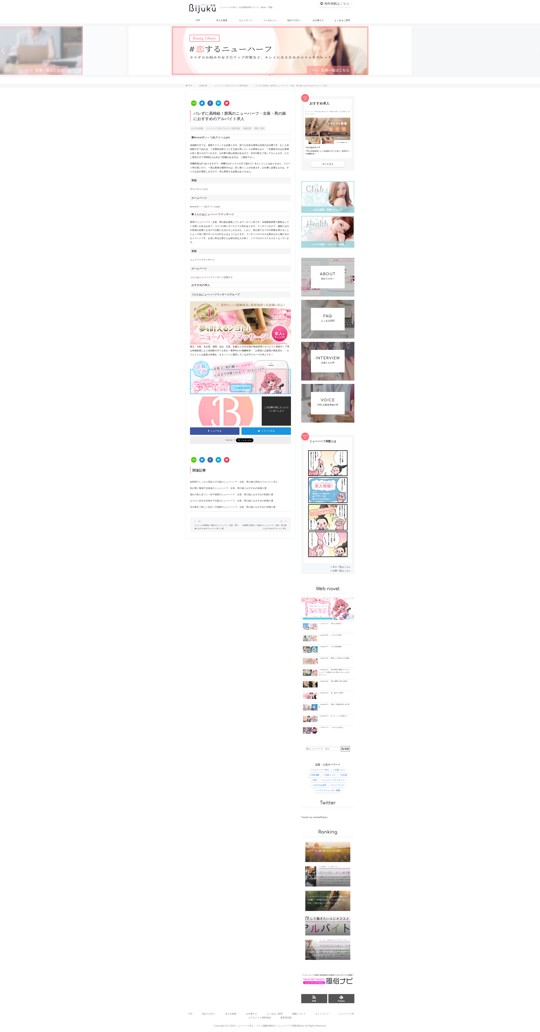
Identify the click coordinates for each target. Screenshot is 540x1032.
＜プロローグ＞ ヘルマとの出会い (331, 727)
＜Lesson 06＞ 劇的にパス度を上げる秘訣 (334, 658)
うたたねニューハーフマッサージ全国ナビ (211, 277)
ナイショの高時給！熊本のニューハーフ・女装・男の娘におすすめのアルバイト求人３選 (216, 527)
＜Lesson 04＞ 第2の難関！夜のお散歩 (333, 681)
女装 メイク (330, 775)
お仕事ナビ (318, 20)
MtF (315, 780)
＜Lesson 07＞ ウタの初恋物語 (330, 647)
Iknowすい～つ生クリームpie (205, 206)
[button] (270, 75)
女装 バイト (340, 770)
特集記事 (247, 128)
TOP (197, 20)
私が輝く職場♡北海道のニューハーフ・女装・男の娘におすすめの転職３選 (228, 488)
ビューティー (246, 20)
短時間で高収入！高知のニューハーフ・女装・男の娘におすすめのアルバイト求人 (264, 527)
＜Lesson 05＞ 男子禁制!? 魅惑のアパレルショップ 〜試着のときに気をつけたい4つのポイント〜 (334, 672)
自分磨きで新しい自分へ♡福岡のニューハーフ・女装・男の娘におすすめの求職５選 (232, 507)
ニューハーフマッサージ (334, 780)
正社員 (344, 775)
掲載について (299, 1013)
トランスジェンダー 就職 (329, 790)
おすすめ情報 (197, 128)
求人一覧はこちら (342, 566)
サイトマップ (322, 1013)
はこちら (337, 3)
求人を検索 (221, 20)
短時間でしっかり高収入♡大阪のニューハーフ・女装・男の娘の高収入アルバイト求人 (234, 481)
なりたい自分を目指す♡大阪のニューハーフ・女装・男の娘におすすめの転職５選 (231, 500)
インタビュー (270, 20)
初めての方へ (294, 20)
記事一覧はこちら (342, 570)
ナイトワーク (338, 785)
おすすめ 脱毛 (320, 785)
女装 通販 (315, 775)
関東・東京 (259, 128)
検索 (346, 748)
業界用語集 (286, 1017)
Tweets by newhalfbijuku (314, 817)
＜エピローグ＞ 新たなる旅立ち (330, 623)
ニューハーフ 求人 (321, 770)
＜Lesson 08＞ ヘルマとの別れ (330, 635)
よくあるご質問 (342, 20)
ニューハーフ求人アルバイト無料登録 (223, 128)
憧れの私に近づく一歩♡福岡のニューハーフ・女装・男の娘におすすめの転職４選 (231, 494)
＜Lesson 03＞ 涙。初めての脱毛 (331, 693)
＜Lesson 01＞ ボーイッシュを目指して (333, 716)
